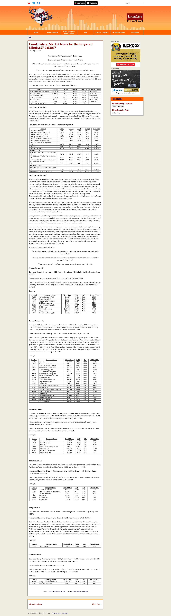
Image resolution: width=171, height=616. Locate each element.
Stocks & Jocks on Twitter (56, 592)
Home (36, 32)
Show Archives (52, 32)
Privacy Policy (56, 613)
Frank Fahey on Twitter (80, 592)
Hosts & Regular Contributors (69, 32)
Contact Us (135, 32)
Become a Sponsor (102, 32)
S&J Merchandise (118, 32)
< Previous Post (35, 604)
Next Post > (96, 604)
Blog (85, 32)
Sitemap (65, 613)
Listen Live (135, 16)
